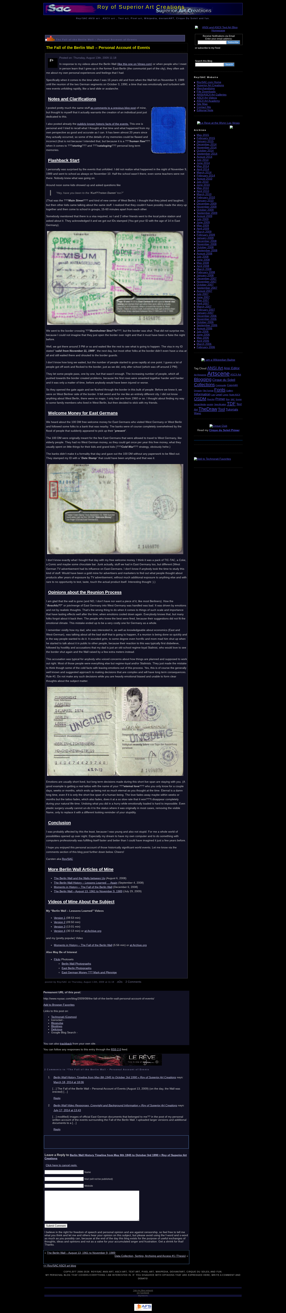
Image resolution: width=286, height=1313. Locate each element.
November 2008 (207, 244)
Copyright (232, 385)
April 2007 (203, 303)
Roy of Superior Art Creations (141, 7)
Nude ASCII (234, 394)
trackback (66, 1043)
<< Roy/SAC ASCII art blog (59, 1265)
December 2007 (207, 278)
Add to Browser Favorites (59, 1004)
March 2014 (204, 172)
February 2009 (206, 234)
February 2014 (206, 175)
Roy (228, 399)
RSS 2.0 (116, 1049)
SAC (233, 399)
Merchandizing (206, 88)
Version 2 (59, 922)
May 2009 (203, 225)
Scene (239, 399)
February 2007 (206, 309)
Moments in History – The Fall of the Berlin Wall (83, 887)
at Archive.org (92, 930)
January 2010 (205, 200)
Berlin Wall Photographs (76, 963)
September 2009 (207, 212)
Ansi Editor (232, 368)
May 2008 (203, 262)
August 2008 (204, 253)
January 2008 (205, 275)
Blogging (202, 379)
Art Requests (200, 375)
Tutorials (232, 409)
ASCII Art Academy (208, 100)
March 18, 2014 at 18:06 (69, 1082)
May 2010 (203, 188)
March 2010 (204, 194)
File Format (208, 390)
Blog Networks (143, 1296)
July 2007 (203, 294)
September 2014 (207, 153)
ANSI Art (215, 368)
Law (213, 394)
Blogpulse (57, 1023)
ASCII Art (235, 374)
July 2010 (203, 181)
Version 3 (59, 926)
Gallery (229, 390)
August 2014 (204, 156)
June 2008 (203, 259)
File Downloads (206, 91)
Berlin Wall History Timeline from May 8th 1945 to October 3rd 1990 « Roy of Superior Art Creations (115, 1077)
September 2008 (207, 250)
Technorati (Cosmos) (64, 1016)
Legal (219, 394)
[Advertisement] (116, 26)
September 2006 (207, 325)
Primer (220, 399)
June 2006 (203, 334)
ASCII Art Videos (207, 97)
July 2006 (203, 331)
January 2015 (205, 141)
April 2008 (203, 266)
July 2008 (203, 256)
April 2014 (203, 169)
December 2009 (207, 203)
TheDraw (207, 409)
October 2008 (205, 247)
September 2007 (207, 287)
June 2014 (203, 163)
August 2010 (204, 178)
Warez (197, 413)
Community (221, 385)
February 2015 (206, 138)
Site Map (202, 103)
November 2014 (207, 147)
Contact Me (204, 107)
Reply (57, 1098)
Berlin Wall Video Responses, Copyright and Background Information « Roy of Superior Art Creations (115, 1105)
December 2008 (207, 241)
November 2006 (207, 319)
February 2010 (206, 197)
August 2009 (204, 216)
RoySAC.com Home (209, 82)
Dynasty (198, 390)
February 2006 (206, 347)
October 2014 (205, 150)
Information (202, 394)
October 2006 (205, 322)
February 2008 (206, 272)
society (210, 404)
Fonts (219, 389)
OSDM (200, 398)
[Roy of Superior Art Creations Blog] (221, 47)
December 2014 (207, 144)
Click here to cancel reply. (61, 1165)
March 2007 (204, 306)
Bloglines (56, 1026)
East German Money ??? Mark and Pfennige (89, 972)
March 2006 (204, 344)
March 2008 (204, 269)
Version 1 (59, 917)
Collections (204, 384)
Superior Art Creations (210, 85)
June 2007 (203, 297)
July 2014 (203, 159)
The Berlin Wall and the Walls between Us (79, 878)
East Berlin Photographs (76, 968)
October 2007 (205, 284)
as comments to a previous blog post (113, 107)
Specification (220, 404)
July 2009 (203, 219)
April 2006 (203, 340)
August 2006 (204, 328)
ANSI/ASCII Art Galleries (211, 94)
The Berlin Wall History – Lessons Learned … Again (85, 882)
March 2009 (204, 231)
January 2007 (205, 312)
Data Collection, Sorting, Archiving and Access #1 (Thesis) (150, 1255)
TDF (231, 403)
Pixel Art (211, 399)
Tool (221, 409)
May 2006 (203, 337)
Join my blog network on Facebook (143, 1291)
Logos (225, 394)
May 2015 (203, 134)
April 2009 (203, 228)
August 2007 (204, 290)
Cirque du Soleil (223, 380)
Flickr (57, 959)
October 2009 (205, 209)
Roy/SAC (67, 858)
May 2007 (203, 300)
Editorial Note (205, 110)
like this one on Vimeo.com (134, 64)
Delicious (56, 1029)
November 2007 (207, 281)
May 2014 (203, 166)
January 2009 (205, 237)
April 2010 (203, 191)
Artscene (218, 373)
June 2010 (203, 184)
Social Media (200, 404)
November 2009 (207, 206)
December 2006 (207, 315)
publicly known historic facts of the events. (103, 123)
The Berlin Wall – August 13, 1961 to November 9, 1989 (88, 891)
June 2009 (203, 222)
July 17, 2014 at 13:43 (67, 1110)
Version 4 (59, 930)
